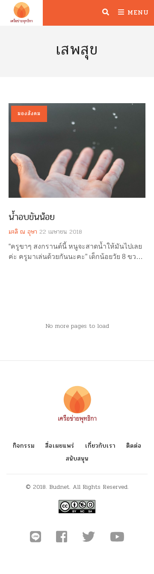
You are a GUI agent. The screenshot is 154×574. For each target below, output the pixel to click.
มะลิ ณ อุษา (23, 231)
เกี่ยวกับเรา (100, 445)
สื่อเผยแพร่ (59, 445)
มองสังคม (29, 113)
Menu (136, 12)
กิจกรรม (24, 445)
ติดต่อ (134, 445)
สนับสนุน (77, 458)
